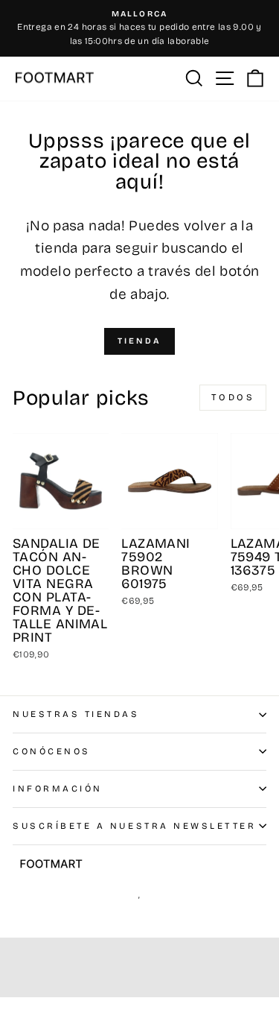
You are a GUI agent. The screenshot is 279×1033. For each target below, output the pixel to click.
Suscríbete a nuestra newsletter (135, 826)
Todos (233, 397)
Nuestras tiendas (76, 714)
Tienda (140, 341)
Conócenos (52, 751)
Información (58, 788)
